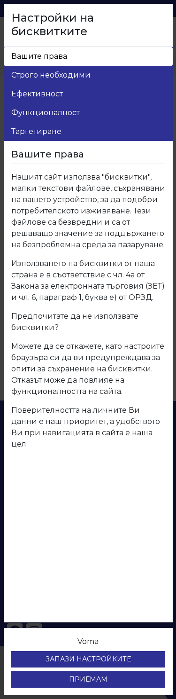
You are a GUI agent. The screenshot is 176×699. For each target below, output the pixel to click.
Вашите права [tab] (39, 56)
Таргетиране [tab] (36, 131)
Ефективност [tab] (37, 93)
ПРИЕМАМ (88, 679)
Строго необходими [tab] (51, 75)
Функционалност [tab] (45, 112)
